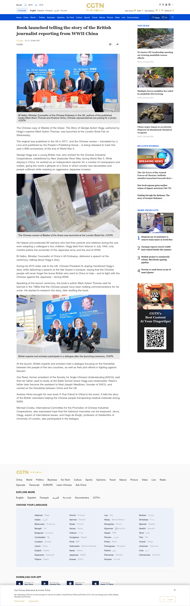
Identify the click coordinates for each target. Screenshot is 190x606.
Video (117, 17)
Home (18, 17)
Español (40, 10)
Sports (87, 17)
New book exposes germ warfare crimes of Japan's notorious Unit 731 (154, 186)
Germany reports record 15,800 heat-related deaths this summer (156, 248)
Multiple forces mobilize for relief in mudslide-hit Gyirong (155, 92)
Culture (79, 17)
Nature (102, 17)
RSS (139, 11)
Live (123, 17)
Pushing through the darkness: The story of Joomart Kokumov (153, 196)
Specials (20, 484)
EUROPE (48, 484)
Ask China (129, 11)
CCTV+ (96, 497)
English (33, 10)
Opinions (61, 17)
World (33, 17)
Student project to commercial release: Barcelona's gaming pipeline (155, 260)
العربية (56, 10)
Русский (63, 10)
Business (51, 17)
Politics (42, 17)
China (25, 17)
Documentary (133, 17)
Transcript (34, 484)
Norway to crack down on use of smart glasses (156, 271)
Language (22, 10)
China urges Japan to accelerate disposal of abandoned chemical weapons (154, 130)
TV (166, 17)
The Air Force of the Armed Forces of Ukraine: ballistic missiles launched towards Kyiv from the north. (154, 175)
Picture (110, 17)
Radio (157, 17)
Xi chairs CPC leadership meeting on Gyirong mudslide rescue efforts (155, 55)
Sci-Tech (70, 17)
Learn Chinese (64, 484)
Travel (94, 17)
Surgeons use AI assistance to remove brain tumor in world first (157, 238)
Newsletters (149, 11)
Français (49, 10)
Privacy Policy (19, 601)
